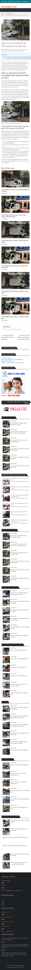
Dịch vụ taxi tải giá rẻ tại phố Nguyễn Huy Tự (18, 774)
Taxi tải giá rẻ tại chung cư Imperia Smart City (15, 317)
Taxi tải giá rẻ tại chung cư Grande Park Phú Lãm (14, 266)
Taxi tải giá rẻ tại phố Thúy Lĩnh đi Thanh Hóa (20, 733)
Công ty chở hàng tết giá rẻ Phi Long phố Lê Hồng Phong (19, 863)
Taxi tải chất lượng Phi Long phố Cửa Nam (19, 636)
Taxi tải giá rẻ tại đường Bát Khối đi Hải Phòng (20, 602)
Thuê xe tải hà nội (13, 87)
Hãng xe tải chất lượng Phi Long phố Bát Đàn (14, 845)
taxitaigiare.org (8, 6)
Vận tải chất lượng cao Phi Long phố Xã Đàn (20, 627)
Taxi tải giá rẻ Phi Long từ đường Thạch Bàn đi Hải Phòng (19, 725)
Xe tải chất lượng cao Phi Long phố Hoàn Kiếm (20, 854)
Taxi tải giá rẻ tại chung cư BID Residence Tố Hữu (15, 190)
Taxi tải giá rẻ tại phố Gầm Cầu (19, 667)
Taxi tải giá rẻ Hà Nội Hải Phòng (19, 750)
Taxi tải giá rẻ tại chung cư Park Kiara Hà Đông (14, 241)
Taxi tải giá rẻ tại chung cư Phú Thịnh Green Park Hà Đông (13, 216)
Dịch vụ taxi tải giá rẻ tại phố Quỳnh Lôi (20, 791)
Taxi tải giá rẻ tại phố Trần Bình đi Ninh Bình (20, 610)
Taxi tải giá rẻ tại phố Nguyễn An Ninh (19, 808)
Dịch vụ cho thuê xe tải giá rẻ (16, 51)
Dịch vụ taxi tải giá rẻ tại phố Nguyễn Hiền (18, 782)
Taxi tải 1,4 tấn (5, 926)
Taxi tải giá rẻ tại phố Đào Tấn (18, 650)
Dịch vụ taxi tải (5, 912)
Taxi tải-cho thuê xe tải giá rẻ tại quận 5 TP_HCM (19, 685)
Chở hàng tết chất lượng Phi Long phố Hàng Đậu (7, 337)
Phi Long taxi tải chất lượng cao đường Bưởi (19, 829)
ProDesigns (20, 967)
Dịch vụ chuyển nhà (6, 931)
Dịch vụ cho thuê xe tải (7, 916)
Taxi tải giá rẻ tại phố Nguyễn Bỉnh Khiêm (20, 799)
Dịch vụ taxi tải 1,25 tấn (7, 921)
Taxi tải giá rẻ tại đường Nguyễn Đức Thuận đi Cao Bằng (19, 593)
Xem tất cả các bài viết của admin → (12, 329)
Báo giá (3, 885)
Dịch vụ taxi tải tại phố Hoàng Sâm (20, 764)
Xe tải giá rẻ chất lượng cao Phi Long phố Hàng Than (23, 337)
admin (12, 49)
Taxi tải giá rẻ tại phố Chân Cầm (19, 675)
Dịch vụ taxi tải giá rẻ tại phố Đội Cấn (19, 693)
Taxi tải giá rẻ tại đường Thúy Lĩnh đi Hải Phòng (20, 708)
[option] (19, 1)
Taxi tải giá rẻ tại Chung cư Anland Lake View (14, 292)
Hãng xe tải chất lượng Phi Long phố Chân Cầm (15, 837)
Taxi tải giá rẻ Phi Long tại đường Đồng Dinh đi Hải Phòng (19, 716)
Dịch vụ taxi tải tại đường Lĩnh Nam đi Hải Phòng (20, 619)
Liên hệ (3, 890)
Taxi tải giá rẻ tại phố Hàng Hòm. (19, 658)
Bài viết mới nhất (21, 49)
